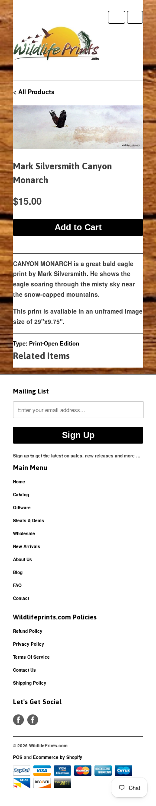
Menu (116, 17)
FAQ (17, 585)
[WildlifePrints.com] (56, 45)
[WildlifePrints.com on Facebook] (32, 719)
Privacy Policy (28, 644)
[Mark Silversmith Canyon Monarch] (78, 127)
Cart (135, 17)
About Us (22, 559)
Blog (18, 572)
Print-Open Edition (54, 343)
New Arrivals (26, 546)
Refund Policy (27, 631)
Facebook (18, 719)
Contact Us (24, 670)
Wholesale (24, 533)
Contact (21, 598)
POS (18, 757)
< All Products (34, 91)
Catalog (21, 495)
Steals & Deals (28, 520)
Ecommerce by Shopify (57, 757)
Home (19, 482)
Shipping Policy (29, 683)
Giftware (22, 508)
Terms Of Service (31, 657)
